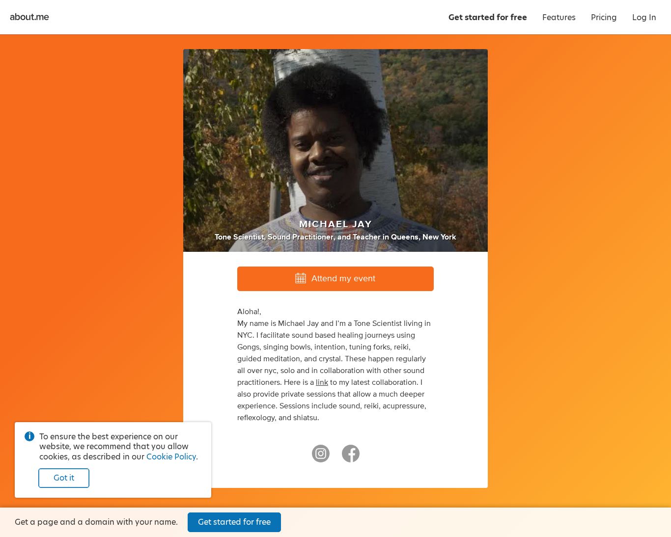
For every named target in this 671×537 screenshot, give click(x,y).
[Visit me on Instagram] (321, 458)
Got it (64, 477)
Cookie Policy (171, 456)
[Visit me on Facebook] (351, 458)
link (322, 382)
